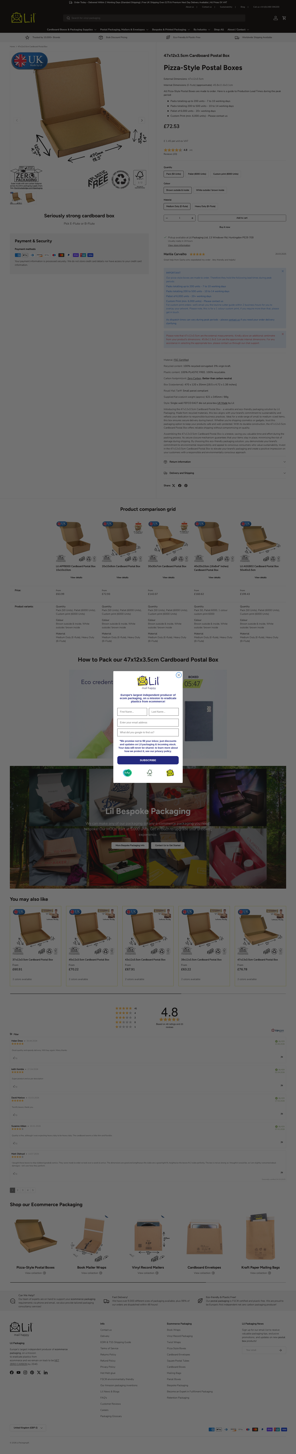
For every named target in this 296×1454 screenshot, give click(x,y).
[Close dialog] (178, 675)
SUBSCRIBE (148, 760)
